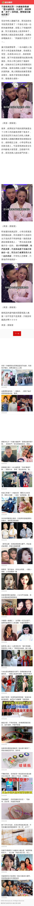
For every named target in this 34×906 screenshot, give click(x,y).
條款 (14, 903)
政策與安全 (9, 903)
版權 (19, 903)
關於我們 (3, 903)
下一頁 (17, 333)
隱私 (16, 903)
